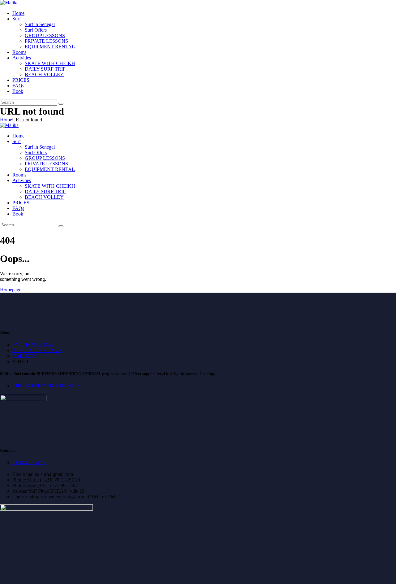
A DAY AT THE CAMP (36, 350)
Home (6, 119)
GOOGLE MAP (28, 462)
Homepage (10, 289)
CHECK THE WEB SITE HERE (46, 385)
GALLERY (24, 356)
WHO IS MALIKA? (33, 344)
